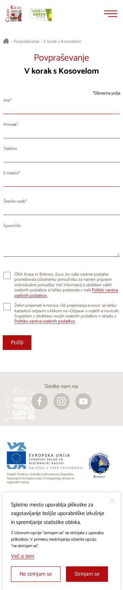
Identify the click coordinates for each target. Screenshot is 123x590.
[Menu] (111, 14)
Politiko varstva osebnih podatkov (44, 321)
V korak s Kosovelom (62, 41)
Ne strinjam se (35, 574)
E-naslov (11, 173)
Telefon (10, 148)
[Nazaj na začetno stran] (13, 13)
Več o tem (22, 556)
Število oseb (14, 201)
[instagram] (61, 401)
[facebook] (39, 401)
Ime (6, 100)
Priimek (10, 124)
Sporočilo (12, 225)
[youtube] (83, 401)
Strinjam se (86, 574)
